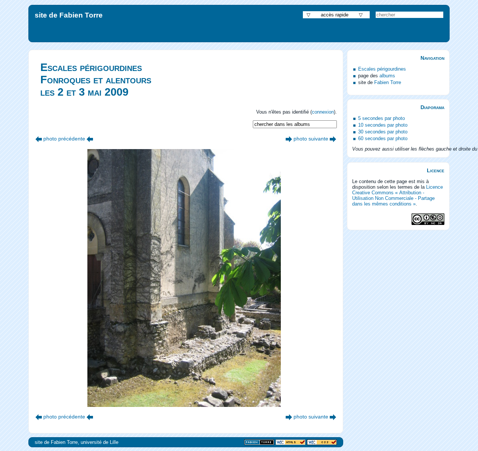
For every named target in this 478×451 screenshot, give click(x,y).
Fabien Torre (387, 82)
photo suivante (311, 139)
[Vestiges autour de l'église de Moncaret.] (289, 139)
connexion (323, 112)
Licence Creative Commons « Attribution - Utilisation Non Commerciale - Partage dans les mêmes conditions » (397, 195)
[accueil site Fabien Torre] (259, 442)
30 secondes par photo (382, 132)
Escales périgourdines (382, 69)
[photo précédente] (38, 139)
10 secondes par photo (382, 125)
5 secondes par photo (381, 118)
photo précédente (64, 139)
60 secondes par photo (382, 138)
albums (387, 75)
